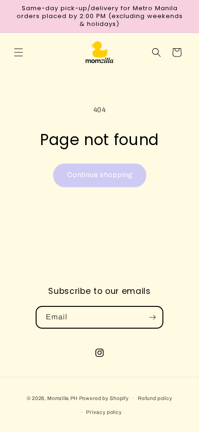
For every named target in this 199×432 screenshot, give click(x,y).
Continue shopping (99, 174)
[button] (18, 52)
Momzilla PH (62, 397)
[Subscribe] (152, 317)
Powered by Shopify (104, 397)
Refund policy (155, 398)
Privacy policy (104, 412)
